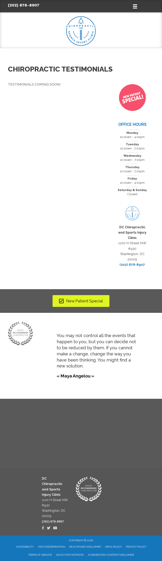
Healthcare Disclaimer (85, 546)
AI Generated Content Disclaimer (111, 554)
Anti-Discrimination (51, 546)
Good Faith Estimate (70, 554)
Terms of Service (40, 554)
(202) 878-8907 (23, 5)
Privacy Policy (136, 546)
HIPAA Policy (113, 546)
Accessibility (25, 546)
